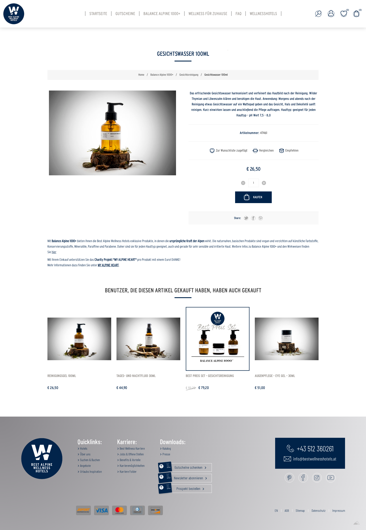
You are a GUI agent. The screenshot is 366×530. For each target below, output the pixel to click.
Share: (237, 218)
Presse (166, 454)
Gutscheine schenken (184, 466)
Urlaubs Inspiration (90, 471)
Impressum (338, 510)
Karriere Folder (128, 471)
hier (54, 252)
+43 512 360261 (314, 448)
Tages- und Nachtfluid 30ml (136, 376)
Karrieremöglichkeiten (132, 465)
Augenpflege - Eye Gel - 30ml (275, 376)
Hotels (83, 448)
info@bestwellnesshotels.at (314, 458)
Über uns (84, 454)
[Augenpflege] (287, 339)
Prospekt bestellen (183, 487)
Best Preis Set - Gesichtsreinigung (210, 376)
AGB (287, 510)
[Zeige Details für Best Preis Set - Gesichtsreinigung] (218, 339)
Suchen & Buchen (89, 460)
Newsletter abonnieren (185, 477)
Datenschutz (319, 510)
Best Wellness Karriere (132, 448)
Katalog (166, 448)
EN (276, 510)
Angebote (85, 465)
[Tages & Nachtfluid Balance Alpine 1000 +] (148, 339)
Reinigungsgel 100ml (61, 376)
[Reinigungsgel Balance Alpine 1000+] (79, 339)
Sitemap (300, 510)
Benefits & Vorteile (129, 460)
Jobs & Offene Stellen (131, 454)
